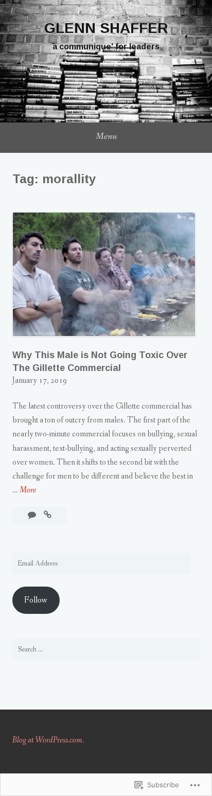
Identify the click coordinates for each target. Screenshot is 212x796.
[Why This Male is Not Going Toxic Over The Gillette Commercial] (48, 515)
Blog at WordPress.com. (48, 740)
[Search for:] (106, 649)
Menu (106, 136)
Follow (35, 600)
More (28, 490)
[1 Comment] (33, 515)
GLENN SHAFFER (106, 28)
